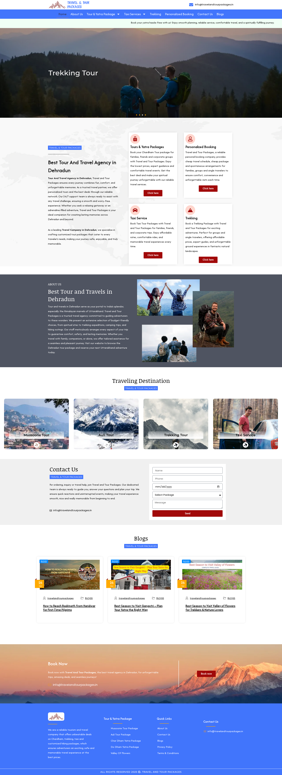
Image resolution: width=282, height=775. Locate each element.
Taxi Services (132, 14)
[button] (136, 114)
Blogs (220, 14)
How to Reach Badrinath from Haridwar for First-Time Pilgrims (69, 608)
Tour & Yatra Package (101, 14)
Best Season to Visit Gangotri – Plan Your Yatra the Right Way (138, 608)
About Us (76, 14)
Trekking (155, 14)
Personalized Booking (179, 14)
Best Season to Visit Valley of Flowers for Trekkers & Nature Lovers (210, 608)
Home (62, 14)
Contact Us (205, 14)
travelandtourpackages (60, 598)
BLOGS (44, 561)
